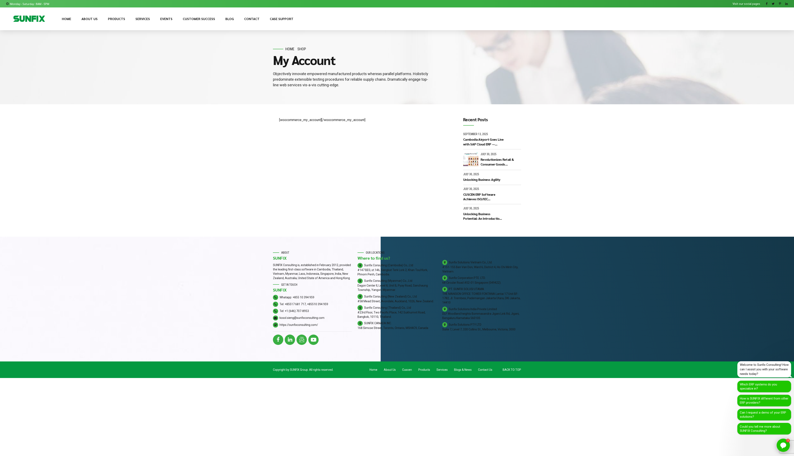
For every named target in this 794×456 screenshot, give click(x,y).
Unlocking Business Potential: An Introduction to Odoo (482, 216)
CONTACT (251, 19)
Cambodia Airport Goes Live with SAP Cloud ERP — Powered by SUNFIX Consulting (483, 141)
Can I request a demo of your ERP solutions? (763, 415)
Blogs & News (463, 369)
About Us (390, 369)
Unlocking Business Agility (481, 179)
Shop (301, 49)
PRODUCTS (116, 19)
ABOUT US (89, 19)
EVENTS (166, 19)
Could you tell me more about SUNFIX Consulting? (760, 429)
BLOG (229, 19)
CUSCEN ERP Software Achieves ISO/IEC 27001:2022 (479, 197)
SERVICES (142, 19)
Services (442, 369)
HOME (66, 19)
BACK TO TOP (512, 369)
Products (424, 369)
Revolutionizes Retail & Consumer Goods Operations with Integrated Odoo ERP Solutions (500, 162)
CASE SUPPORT (281, 19)
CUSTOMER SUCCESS (199, 19)
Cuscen (407, 369)
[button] (783, 445)
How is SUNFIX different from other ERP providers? (764, 400)
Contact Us (485, 369)
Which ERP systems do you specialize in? (758, 386)
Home (289, 49)
